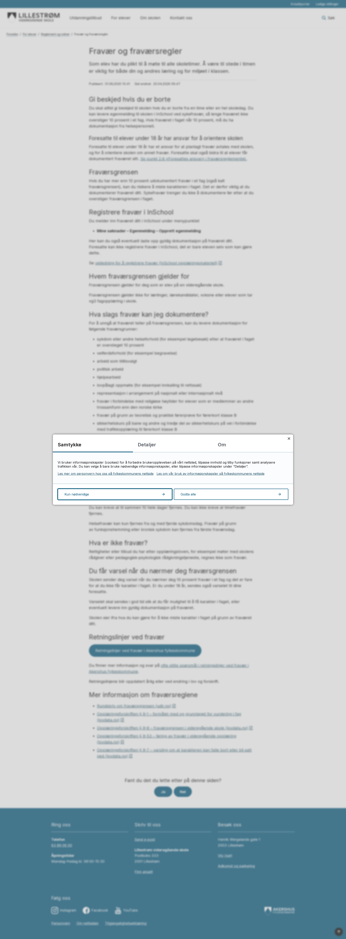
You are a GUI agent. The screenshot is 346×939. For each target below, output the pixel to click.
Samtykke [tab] (69, 445)
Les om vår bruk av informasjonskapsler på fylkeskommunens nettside (211, 474)
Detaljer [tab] (147, 445)
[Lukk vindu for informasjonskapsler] (289, 438)
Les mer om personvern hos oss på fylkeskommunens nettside (106, 474)
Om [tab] (222, 445)
